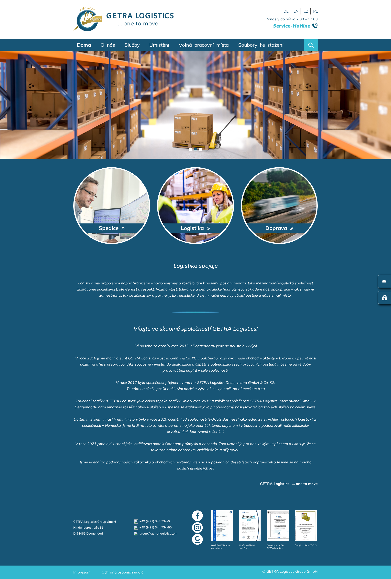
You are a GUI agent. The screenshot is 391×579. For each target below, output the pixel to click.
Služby (132, 45)
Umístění (159, 45)
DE (286, 11)
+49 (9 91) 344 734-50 (155, 527)
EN (296, 11)
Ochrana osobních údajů (122, 572)
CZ (305, 11)
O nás (108, 45)
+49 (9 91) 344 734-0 (154, 521)
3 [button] (200, 149)
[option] (195, 105)
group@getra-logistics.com (157, 533)
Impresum (81, 572)
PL (315, 11)
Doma (84, 45)
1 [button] (190, 149)
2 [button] (195, 149)
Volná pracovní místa (204, 45)
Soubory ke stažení (260, 45)
